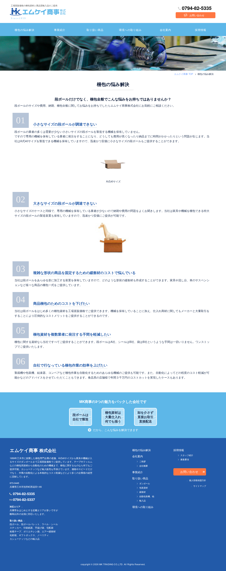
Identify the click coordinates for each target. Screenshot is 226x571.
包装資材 (143, 487)
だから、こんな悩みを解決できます (115, 430)
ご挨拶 (142, 461)
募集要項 (184, 459)
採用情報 (200, 30)
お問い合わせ (196, 15)
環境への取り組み (130, 30)
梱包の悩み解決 (24, 30)
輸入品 (142, 500)
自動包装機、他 (146, 496)
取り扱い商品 (95, 30)
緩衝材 (142, 491)
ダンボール (144, 483)
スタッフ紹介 (186, 455)
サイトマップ (199, 485)
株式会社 (33, 450)
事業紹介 (59, 30)
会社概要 (143, 465)
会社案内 (165, 30)
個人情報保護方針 (197, 480)
